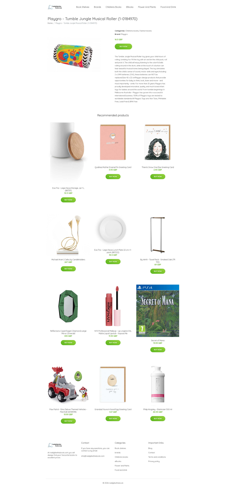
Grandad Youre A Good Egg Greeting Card (113, 409)
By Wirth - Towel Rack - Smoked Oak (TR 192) (157, 260)
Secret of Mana (157, 340)
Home (50, 23)
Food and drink (168, 7)
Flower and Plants (147, 7)
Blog (150, 448)
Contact (151, 452)
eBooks (129, 7)
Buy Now (123, 46)
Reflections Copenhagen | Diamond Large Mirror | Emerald (68, 332)
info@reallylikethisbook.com (92, 456)
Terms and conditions (157, 457)
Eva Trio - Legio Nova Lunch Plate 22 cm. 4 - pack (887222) (113, 251)
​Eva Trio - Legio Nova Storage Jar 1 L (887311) (68, 189)
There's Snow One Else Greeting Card (158, 167)
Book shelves (82, 7)
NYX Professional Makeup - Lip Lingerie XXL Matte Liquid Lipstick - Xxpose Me (113, 332)
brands (97, 7)
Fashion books (146, 31)
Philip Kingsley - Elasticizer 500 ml (157, 409)
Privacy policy (154, 461)
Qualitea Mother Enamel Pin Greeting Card (113, 167)
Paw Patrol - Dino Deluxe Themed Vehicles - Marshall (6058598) (68, 410)
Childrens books (113, 7)
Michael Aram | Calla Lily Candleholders (68, 259)
